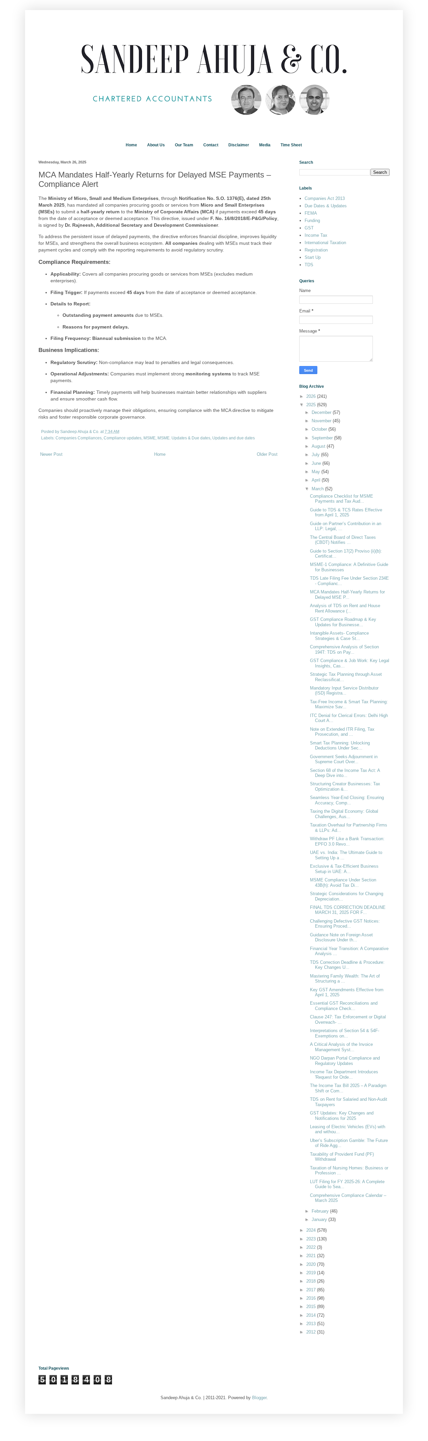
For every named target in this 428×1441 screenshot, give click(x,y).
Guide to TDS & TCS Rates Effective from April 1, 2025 (346, 512)
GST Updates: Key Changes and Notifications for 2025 (341, 1115)
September (323, 437)
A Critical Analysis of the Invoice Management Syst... (341, 1047)
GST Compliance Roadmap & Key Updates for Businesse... (343, 622)
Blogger (259, 1397)
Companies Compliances (79, 438)
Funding (312, 220)
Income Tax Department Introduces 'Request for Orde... (344, 1074)
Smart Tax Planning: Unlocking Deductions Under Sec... (340, 745)
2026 (311, 396)
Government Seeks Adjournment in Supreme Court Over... (344, 759)
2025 (311, 404)
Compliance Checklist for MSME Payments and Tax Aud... (341, 499)
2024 (311, 1230)
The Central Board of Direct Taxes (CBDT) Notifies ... (343, 540)
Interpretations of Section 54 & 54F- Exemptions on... (344, 1033)
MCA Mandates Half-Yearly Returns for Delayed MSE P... (347, 594)
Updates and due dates (233, 438)
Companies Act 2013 (325, 198)
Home (131, 145)
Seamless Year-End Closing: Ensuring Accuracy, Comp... (347, 800)
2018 (311, 1281)
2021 (311, 1255)
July (316, 454)
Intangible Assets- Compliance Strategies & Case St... (339, 636)
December (322, 412)
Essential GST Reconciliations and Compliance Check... (344, 1006)
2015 (311, 1306)
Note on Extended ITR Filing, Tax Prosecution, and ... (342, 732)
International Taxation (325, 242)
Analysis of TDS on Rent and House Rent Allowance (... (345, 608)
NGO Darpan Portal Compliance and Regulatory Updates (345, 1061)
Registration (316, 250)
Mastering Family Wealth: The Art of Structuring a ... (345, 979)
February (321, 1211)
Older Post (267, 454)
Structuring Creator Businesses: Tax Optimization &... (345, 786)
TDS (309, 264)
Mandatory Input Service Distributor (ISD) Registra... (344, 691)
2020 (311, 1264)
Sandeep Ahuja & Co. (80, 431)
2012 (311, 1332)
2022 (311, 1247)
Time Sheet (291, 145)
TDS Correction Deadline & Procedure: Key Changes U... (347, 965)
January (320, 1219)
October (320, 429)
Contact (210, 145)
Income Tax (316, 235)
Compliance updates (122, 438)
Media (265, 145)
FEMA (311, 213)
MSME (149, 438)
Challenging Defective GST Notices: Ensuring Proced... (345, 924)
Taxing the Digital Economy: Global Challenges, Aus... (344, 814)
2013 (311, 1323)
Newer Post (51, 454)
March (318, 488)
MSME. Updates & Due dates (183, 438)
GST (309, 227)
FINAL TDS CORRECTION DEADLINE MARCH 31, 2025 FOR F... (348, 910)
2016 (311, 1298)
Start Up (313, 257)
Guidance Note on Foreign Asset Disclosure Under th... (341, 937)
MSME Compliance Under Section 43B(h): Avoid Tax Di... (343, 882)
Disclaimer (238, 145)
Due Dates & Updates (326, 205)
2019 (311, 1272)
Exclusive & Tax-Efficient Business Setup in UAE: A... (344, 869)
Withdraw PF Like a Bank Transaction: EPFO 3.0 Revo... (347, 841)
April (317, 480)
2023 (311, 1238)
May (316, 471)
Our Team (184, 145)
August (319, 446)
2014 (311, 1315)
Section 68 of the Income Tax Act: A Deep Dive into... (345, 773)
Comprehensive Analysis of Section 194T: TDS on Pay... (344, 649)
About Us (156, 145)
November (322, 420)
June (317, 463)
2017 (311, 1289)
